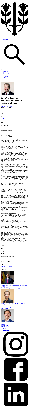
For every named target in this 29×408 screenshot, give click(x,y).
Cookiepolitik (6, 330)
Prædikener (5, 39)
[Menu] (1, 69)
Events (4, 72)
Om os (4, 77)
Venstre (10, 106)
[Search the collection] (14, 68)
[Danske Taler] (14, 35)
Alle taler (5, 38)
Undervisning (6, 71)
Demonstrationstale (5, 106)
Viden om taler (6, 73)
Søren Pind (3, 118)
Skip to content (4, 1)
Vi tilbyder (5, 76)
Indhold (2, 79)
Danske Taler (6, 328)
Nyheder (5, 75)
